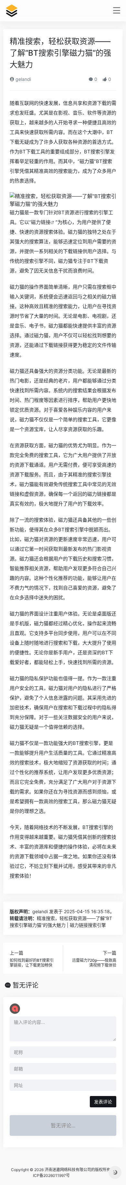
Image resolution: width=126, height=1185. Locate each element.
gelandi (22, 79)
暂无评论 (25, 985)
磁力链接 (40, 222)
